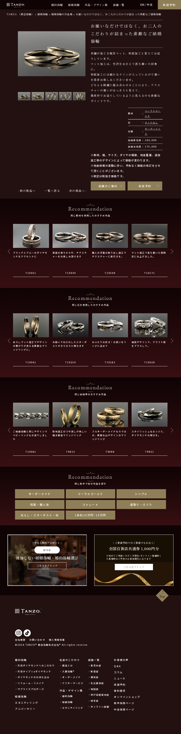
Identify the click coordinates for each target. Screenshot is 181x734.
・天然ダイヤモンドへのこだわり (35, 665)
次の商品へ (77, 190)
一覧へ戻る (52, 190)
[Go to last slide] (9, 251)
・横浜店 (93, 677)
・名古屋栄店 (96, 683)
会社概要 (20, 639)
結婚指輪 (74, 5)
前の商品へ (28, 190)
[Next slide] (171, 251)
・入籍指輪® (67, 671)
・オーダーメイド (70, 677)
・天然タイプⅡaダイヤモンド (33, 671)
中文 (150, 4)
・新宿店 (93, 671)
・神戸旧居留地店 (98, 694)
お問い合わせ (37, 639)
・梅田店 (93, 689)
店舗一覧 (119, 5)
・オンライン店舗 (98, 706)
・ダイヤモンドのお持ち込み (32, 677)
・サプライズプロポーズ (29, 689)
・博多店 (93, 700)
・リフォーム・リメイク (29, 683)
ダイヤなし (151, 122)
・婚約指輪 (66, 696)
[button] (24, 96)
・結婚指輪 (66, 702)
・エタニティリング (71, 707)
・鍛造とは (66, 665)
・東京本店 (94, 665)
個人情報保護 (57, 639)
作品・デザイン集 (96, 5)
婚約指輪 (57, 5)
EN (142, 4)
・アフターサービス (71, 683)
